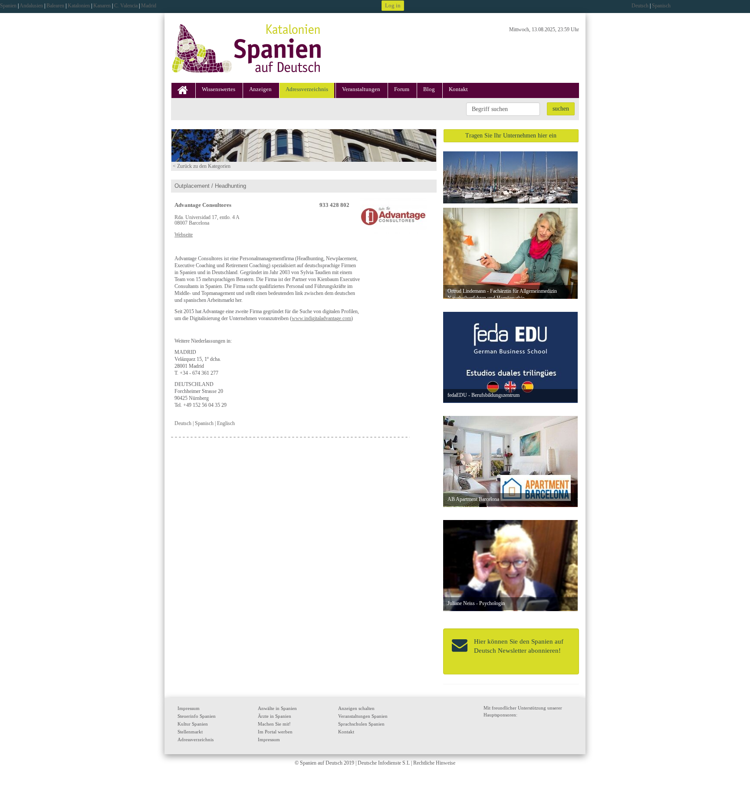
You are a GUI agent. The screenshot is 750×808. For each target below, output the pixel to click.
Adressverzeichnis (307, 89)
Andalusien (31, 6)
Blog (429, 89)
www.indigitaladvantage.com (321, 318)
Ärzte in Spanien (274, 716)
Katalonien (79, 6)
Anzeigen (260, 89)
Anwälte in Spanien (277, 708)
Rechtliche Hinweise (434, 763)
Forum (401, 89)
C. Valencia (126, 6)
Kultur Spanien (193, 723)
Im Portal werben (275, 731)
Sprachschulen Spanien (361, 723)
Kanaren (102, 6)
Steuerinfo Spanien (197, 716)
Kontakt (458, 89)
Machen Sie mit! (274, 723)
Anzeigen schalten (356, 708)
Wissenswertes (218, 89)
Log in (393, 5)
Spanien (8, 6)
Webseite (183, 235)
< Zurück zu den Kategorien (201, 166)
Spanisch (661, 6)
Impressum (189, 708)
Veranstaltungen (361, 89)
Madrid (148, 6)
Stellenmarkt (190, 731)
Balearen (55, 6)
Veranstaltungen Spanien (363, 716)
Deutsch (640, 6)
